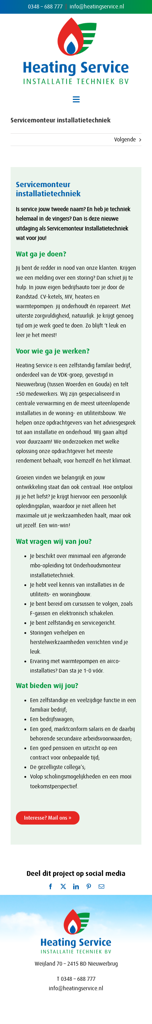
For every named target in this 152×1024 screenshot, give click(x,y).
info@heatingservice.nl (97, 7)
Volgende (125, 139)
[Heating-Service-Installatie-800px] (76, 20)
